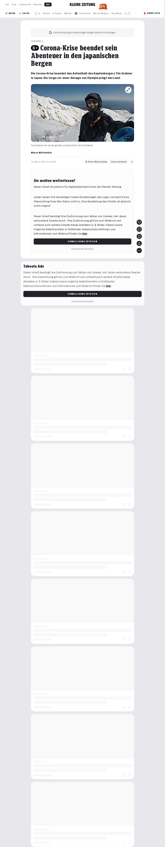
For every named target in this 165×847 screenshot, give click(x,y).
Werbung (37, 4)
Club (7, 4)
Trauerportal (25, 4)
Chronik (36, 41)
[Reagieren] (139, 222)
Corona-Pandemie (119, 162)
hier (84, 233)
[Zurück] (36, 13)
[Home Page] (82, 4)
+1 (131, 162)
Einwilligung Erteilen (82, 241)
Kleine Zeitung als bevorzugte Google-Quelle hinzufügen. (84, 32)
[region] (82, 13)
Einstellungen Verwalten (82, 249)
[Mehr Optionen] (139, 250)
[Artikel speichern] (139, 236)
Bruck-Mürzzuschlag (97, 162)
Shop (14, 4)
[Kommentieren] (139, 229)
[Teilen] (139, 243)
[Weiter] (129, 13)
